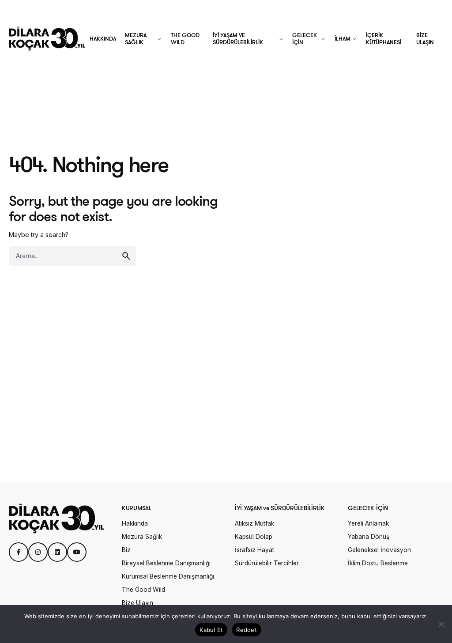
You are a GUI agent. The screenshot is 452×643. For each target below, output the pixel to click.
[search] (126, 256)
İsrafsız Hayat (254, 549)
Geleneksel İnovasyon (379, 549)
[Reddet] (441, 624)
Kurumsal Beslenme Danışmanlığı (168, 576)
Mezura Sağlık (142, 536)
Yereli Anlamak (368, 523)
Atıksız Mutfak (254, 523)
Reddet (246, 629)
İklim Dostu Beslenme (378, 563)
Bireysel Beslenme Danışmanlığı (166, 563)
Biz (126, 549)
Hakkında (135, 523)
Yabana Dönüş (368, 536)
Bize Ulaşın (137, 602)
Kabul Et (211, 629)
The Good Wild (143, 589)
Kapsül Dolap (253, 536)
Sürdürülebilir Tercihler (267, 563)
